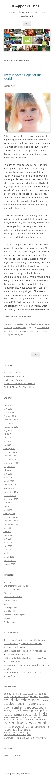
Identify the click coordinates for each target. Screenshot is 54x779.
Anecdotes (8, 582)
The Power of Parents (13, 380)
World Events (9, 622)
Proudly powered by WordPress (17, 773)
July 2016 (7, 470)
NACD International (29, 719)
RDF (14, 755)
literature (23, 717)
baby (6, 696)
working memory (36, 737)
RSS (5, 755)
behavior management (24, 696)
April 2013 (8, 553)
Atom (19, 755)
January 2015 (9, 513)
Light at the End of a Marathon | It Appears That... (26, 650)
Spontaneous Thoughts (14, 614)
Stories (7, 618)
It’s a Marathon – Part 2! (17, 654)
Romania (27, 729)
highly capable (22, 331)
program (33, 726)
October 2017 (10, 423)
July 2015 (7, 506)
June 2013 (8, 546)
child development (22, 700)
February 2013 (10, 560)
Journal (7, 603)
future (12, 331)
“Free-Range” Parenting (14, 376)
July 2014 (7, 531)
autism (12, 693)
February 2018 (10, 416)
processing (19, 726)
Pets (26, 723)
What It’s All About (12, 372)
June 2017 (8, 437)
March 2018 (9, 412)
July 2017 (7, 434)
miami (39, 717)
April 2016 (8, 477)
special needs (14, 737)
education (36, 707)
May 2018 (8, 408)
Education (8, 593)
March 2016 (9, 481)
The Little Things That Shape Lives (19, 387)
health (25, 710)
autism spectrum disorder (28, 694)
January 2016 (9, 488)
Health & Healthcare (13, 596)
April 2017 (8, 445)
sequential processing (16, 732)
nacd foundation (11, 719)
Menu (27, 23)
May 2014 (8, 538)
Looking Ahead (19, 327)
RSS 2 (9, 755)
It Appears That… (27, 6)
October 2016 (10, 459)
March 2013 (9, 557)
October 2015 (10, 495)
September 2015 (11, 499)
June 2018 (8, 405)
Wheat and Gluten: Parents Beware (19, 383)
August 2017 (9, 430)
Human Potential (11, 600)
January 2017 (9, 448)
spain (29, 735)
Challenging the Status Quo (16, 585)
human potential (26, 714)
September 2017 (11, 426)
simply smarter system (15, 734)
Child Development (34, 324)
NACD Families (10, 611)
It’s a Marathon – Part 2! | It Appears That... (23, 665)
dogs (33, 703)
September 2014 (11, 524)
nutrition (43, 719)
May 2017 (8, 441)
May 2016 (8, 473)
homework (8, 715)
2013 (6, 693)
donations (41, 704)
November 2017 (11, 419)
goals (19, 710)
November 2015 (11, 491)
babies (42, 693)
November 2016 (11, 455)
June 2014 (8, 535)
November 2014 (11, 520)
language (8, 717)
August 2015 (9, 502)
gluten (12, 711)
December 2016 (10, 452)
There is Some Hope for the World (23, 77)
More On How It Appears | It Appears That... (23, 672)
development (13, 703)
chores (45, 700)
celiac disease (44, 697)
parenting (33, 331)
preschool (7, 727)
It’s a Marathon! (13, 661)
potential (43, 331)
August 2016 (9, 466)
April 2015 (8, 510)
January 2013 (9, 564)
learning (16, 717)
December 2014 (10, 517)
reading (7, 334)
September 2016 (11, 463)
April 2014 (8, 542)
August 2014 (9, 528)
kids (43, 714)
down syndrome (15, 708)
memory (32, 717)
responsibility (13, 730)
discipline (26, 704)
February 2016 (10, 484)
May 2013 (8, 549)
